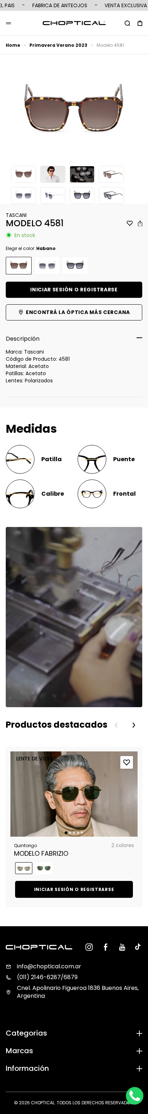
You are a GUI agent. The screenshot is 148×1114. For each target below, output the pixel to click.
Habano (19, 265)
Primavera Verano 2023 (58, 45)
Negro (75, 265)
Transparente (47, 265)
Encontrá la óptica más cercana (78, 312)
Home (13, 45)
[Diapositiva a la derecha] (133, 725)
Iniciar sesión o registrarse (74, 289)
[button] (127, 23)
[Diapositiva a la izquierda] (116, 725)
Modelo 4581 (110, 45)
